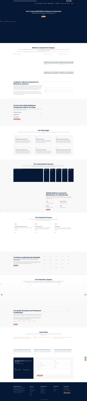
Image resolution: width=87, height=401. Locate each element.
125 (61, 206)
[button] (41, 306)
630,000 (63, 201)
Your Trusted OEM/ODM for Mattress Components (43, 11)
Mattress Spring (51, 72)
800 (47, 206)
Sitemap (47, 399)
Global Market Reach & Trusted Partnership (21, 139)
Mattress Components (28, 70)
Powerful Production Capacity (40, 139)
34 (47, 201)
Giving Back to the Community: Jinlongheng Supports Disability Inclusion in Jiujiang (62, 349)
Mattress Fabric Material (51, 62)
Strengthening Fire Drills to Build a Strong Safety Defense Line (42, 349)
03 (16, 224)
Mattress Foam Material (66, 62)
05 (56, 224)
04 (36, 224)
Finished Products (66, 72)
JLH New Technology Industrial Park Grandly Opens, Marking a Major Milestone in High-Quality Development (22, 349)
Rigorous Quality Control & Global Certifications (62, 139)
